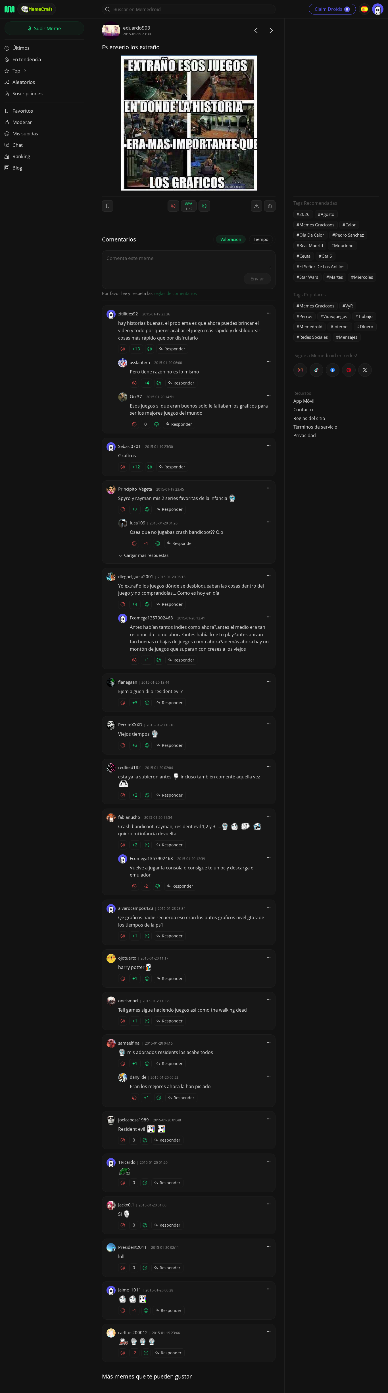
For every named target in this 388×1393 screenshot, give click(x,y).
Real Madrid (311, 245)
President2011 (132, 1247)
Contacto (303, 409)
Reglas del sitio (309, 418)
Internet (341, 326)
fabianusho (129, 817)
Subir (47, 28)
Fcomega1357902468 (151, 618)
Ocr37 (136, 396)
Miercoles (363, 277)
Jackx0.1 (126, 1205)
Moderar (22, 122)
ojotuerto (127, 958)
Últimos (21, 48)
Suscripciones (27, 93)
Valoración (230, 239)
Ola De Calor (311, 235)
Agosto (327, 214)
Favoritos (22, 111)
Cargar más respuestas (146, 555)
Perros (305, 316)
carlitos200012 (133, 1332)
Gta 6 (327, 256)
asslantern (140, 362)
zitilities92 (128, 314)
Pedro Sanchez (349, 235)
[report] (256, 206)
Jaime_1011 (129, 1290)
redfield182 (129, 767)
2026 (304, 214)
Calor (350, 225)
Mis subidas (25, 133)
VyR (349, 306)
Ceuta (304, 256)
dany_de (138, 1077)
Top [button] (16, 70)
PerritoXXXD (130, 724)
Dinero (366, 326)
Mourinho (344, 245)
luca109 (138, 523)
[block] (270, 206)
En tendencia (26, 59)
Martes (336, 277)
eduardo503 (136, 27)
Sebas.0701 (129, 446)
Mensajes (348, 337)
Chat (17, 145)
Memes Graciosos (316, 225)
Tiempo (261, 239)
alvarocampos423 (136, 908)
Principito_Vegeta (135, 489)
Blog (17, 167)
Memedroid (310, 326)
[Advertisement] (336, 106)
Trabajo (365, 316)
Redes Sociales (313, 337)
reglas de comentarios (175, 293)
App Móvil (303, 401)
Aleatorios (23, 82)
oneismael (128, 1000)
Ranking (21, 156)
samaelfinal (129, 1043)
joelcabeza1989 (133, 1120)
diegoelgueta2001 (136, 576)
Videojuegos (335, 316)
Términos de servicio (315, 427)
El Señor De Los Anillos (321, 266)
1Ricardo (127, 1162)
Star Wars (308, 277)
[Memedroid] (9, 9)
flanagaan (127, 682)
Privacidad (304, 435)
